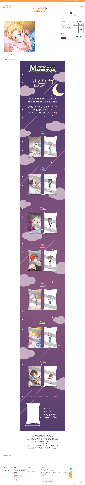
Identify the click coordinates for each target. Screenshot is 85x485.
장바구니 (75, 0)
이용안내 (4, 467)
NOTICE (75, 24)
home (64, 16)
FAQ (75, 29)
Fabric (67, 16)
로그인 (59, 0)
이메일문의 (16, 480)
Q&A (75, 32)
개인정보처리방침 (6, 470)
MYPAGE (81, 24)
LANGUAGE (80, 0)
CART (81, 26)
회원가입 (63, 0)
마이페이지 (67, 0)
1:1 (75, 26)
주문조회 (71, 0)
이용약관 (4, 469)
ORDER (81, 29)
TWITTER (81, 32)
